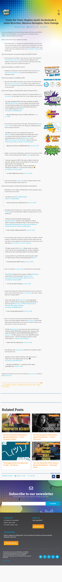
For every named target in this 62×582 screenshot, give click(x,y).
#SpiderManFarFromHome (20, 224)
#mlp (15, 142)
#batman (7, 305)
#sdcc (7, 142)
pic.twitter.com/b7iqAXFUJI (21, 338)
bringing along (19, 350)
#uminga (21, 305)
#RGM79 (10, 274)
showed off (19, 180)
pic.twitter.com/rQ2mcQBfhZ (13, 280)
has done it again (19, 269)
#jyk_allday (8, 278)
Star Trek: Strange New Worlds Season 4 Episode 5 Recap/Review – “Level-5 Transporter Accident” (15, 437)
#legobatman (14, 305)
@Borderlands (23, 197)
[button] (58, 11)
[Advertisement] (31, 4)
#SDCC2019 (15, 278)
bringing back (31, 320)
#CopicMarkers (32, 224)
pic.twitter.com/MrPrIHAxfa (22, 226)
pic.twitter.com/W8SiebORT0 (13, 110)
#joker (34, 303)
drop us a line (32, 373)
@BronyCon (8, 140)
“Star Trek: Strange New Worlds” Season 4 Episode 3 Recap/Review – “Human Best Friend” (46, 465)
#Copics (12, 226)
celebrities (20, 385)
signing (28, 155)
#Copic (7, 226)
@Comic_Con (27, 138)
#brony (11, 142)
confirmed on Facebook (34, 49)
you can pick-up (27, 293)
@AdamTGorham (13, 103)
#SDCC (21, 108)
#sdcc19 (34, 257)
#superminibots (28, 276)
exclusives (28, 385)
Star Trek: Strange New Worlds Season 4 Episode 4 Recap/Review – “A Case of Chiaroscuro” (45, 437)
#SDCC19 (25, 303)
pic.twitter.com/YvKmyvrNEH (13, 169)
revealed (7, 212)
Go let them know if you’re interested (21, 243)
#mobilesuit (35, 274)
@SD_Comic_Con (29, 278)
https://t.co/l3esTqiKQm (19, 140)
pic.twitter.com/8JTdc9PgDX (25, 142)
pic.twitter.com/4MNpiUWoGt (13, 307)
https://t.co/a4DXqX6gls (12, 198)
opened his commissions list (14, 83)
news (34, 385)
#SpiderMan (8, 224)
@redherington (14, 329)
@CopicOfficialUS (10, 220)
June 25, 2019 (34, 145)
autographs (7, 385)
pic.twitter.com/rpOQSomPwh (13, 360)
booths (14, 385)
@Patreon (8, 134)
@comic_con (8, 335)
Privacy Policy (6, 560)
